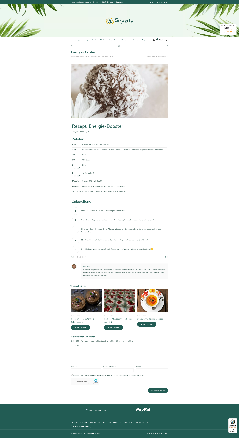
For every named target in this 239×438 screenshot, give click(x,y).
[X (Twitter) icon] (152, 2)
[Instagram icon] (162, 2)
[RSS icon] (166, 2)
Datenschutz (127, 422)
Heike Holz (90, 57)
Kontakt (75, 422)
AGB (109, 422)
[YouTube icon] (155, 2)
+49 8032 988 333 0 (98, 2)
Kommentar (76, 345)
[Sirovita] (119, 20)
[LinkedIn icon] (157, 2)
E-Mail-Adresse (109, 367)
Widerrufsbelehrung (141, 422)
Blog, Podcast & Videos (88, 422)
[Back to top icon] (166, 433)
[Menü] (236, 419)
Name (74, 367)
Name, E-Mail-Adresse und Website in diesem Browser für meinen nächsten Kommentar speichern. (108, 375)
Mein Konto (102, 422)
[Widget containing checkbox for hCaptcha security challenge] (85, 381)
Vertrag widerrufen (82, 426)
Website (139, 367)
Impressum (117, 422)
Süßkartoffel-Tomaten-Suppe (150, 319)
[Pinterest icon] (159, 2)
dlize (98, 434)
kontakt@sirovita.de (116, 2)
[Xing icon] (164, 2)
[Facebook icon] (150, 2)
